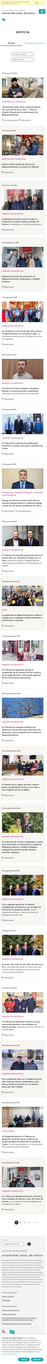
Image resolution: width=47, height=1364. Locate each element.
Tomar (23, 1360)
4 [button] (29, 1223)
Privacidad (6, 1300)
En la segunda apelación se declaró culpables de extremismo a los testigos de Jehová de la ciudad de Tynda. (21, 909)
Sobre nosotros (8, 1296)
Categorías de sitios (11, 1244)
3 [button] (24, 1223)
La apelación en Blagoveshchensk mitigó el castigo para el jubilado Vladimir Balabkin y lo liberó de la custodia (22, 617)
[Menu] (42, 11)
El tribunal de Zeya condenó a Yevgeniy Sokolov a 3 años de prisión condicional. (20, 391)
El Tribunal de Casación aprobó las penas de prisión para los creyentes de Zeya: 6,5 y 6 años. (22, 560)
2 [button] (20, 1223)
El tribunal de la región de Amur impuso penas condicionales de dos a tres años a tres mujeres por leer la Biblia (21, 787)
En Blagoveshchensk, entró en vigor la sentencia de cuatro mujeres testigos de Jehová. (21, 221)
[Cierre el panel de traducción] (43, 2)
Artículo (11, 43)
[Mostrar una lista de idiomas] (38, 3)
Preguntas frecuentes (10, 1310)
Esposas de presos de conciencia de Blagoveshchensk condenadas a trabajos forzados (21, 279)
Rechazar (37, 1360)
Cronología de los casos (34, 43)
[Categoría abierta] (29, 1244)
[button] (34, 1222)
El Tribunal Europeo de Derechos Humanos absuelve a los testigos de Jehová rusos (19, 1319)
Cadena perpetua (9, 1314)
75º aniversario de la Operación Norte (16, 1324)
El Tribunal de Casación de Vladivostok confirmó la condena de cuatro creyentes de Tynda (22, 445)
